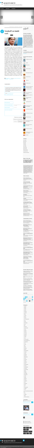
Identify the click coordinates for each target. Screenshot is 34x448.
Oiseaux (25, 351)
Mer (24, 345)
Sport (25, 384)
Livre (17, 78)
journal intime (26, 431)
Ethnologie (25, 322)
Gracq (25, 329)
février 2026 (25, 147)
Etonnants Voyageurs (26, 159)
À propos (13, 8)
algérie (25, 307)
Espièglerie (25, 194)
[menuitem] (2, 8)
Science (25, 379)
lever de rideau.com (27, 340)
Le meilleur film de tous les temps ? (28, 283)
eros (25, 320)
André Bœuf (25, 256)
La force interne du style (27, 178)
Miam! (25, 346)
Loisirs (25, 344)
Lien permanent (8, 78)
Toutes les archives (26, 152)
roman (25, 375)
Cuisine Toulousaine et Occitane (28, 271)
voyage (25, 433)
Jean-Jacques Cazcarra (27, 224)
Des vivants (20, 26)
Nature (25, 349)
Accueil (2, 8)
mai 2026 (24, 143)
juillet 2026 (24, 141)
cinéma (25, 315)
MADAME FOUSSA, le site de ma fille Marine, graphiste (28, 162)
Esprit (25, 321)
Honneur (15, 78)
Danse (25, 316)
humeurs (25, 334)
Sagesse (25, 378)
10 (25, 298)
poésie (27, 429)
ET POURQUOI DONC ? (29, 290)
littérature (30, 431)
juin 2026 (24, 142)
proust (25, 429)
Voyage (25, 394)
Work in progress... (26, 396)
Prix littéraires (26, 364)
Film (24, 325)
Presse (25, 363)
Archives (7, 8)
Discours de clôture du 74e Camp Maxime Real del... (28, 273)
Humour (25, 335)
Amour (25, 310)
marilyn (31, 433)
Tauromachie (26, 387)
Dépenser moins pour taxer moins (28, 281)
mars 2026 (24, 146)
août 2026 (24, 140)
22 (32, 299)
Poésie (25, 360)
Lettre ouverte (26, 339)
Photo (25, 358)
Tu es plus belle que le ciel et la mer (28, 391)
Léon (24, 233)
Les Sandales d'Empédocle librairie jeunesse (27, 288)
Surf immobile (25, 206)
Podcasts (25, 359)
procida (28, 433)
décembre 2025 (25, 149)
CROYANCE (25, 285)
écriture (27, 427)
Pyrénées (25, 368)
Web (25, 395)
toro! (25, 389)
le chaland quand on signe (27, 202)
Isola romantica (25, 190)
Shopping (25, 383)
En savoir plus (4, 447)
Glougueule (26, 160)
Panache (19, 78)
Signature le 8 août (26, 213)
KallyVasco (9, 3)
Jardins (25, 336)
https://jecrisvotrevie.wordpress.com (28, 47)
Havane (25, 330)
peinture (25, 355)
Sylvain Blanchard (26, 242)
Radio (25, 370)
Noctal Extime (26, 350)
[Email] (24, 417)
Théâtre (25, 388)
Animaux (25, 311)
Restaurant (25, 374)
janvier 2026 (25, 148)
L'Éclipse (24, 198)
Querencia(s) (26, 369)
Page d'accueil (16, 26)
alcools (25, 306)
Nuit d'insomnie (12, 26)
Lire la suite (24, 53)
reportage (25, 373)
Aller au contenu (2, 0)
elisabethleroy (30, 285)
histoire (25, 331)
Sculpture (25, 380)
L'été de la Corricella (26, 182)
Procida (25, 365)
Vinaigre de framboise (26, 271)
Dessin (25, 317)
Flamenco (25, 326)
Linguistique (26, 341)
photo (24, 427)
